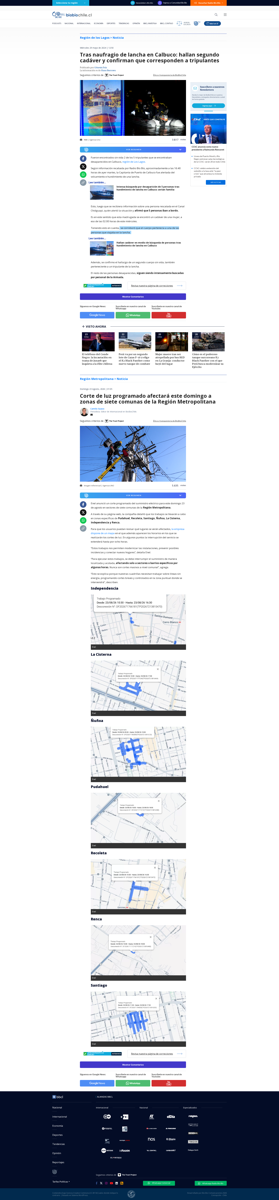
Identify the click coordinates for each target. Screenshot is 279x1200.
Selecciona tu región (67, 2)
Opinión (136, 23)
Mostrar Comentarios (133, 296)
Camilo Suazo (97, 408)
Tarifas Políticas (60, 1181)
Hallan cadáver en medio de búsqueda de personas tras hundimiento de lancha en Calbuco (149, 244)
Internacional (84, 23)
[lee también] (102, 192)
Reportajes (58, 1162)
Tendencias (124, 23)
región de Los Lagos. (134, 161)
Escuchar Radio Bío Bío (209, 3)
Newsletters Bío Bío (144, 3)
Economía (98, 23)
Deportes (111, 23)
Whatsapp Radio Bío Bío (212, 1183)
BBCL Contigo (166, 23)
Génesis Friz (100, 67)
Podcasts (56, 23)
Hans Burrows (108, 70)
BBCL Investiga (150, 23)
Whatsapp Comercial (161, 1183)
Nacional (69, 23)
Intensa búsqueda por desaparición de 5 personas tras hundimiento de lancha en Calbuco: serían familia (148, 188)
